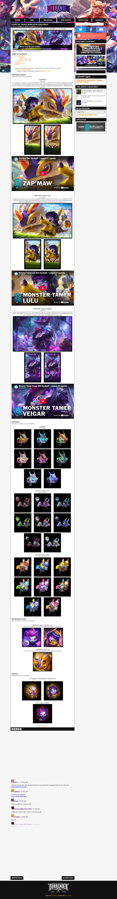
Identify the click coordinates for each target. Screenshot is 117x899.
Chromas (17, 61)
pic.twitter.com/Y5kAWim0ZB (23, 69)
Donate (64, 891)
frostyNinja (54, 895)
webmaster (68, 895)
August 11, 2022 (46, 71)
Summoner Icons (20, 63)
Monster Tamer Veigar (25, 60)
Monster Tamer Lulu (24, 59)
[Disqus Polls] (42, 754)
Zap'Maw (21, 57)
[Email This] (12, 729)
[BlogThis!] (14, 729)
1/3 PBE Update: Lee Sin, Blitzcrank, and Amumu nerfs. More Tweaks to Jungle (92, 92)
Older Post (68, 878)
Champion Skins (20, 56)
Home (52, 891)
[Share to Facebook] (18, 729)
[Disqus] (42, 802)
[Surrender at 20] (59, 9)
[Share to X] (16, 729)
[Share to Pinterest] (21, 729)
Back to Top (42, 725)
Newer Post (17, 878)
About (58, 891)
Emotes (17, 64)
